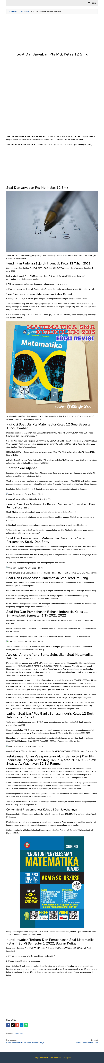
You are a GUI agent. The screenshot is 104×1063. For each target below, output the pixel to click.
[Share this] (8, 1025)
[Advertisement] (52, 34)
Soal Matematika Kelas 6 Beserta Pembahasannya (25, 1041)
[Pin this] (17, 1025)
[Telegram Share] (21, 1025)
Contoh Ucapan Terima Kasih (87, 1041)
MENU (93, 3)
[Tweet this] (13, 1025)
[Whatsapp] (26, 1025)
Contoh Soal (18, 1033)
